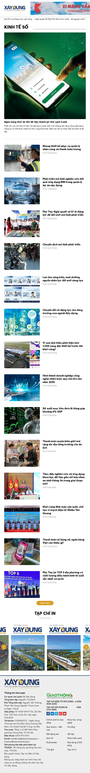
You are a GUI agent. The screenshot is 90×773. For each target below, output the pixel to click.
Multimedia (51, 742)
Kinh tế (49, 738)
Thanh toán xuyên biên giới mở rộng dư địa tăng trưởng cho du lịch (62, 444)
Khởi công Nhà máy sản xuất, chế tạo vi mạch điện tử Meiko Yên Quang (63, 510)
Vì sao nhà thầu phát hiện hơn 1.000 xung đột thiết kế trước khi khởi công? (63, 346)
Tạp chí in (71, 749)
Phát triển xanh (74, 738)
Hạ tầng (71, 727)
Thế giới (50, 749)
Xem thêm (45, 603)
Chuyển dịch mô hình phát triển (61, 244)
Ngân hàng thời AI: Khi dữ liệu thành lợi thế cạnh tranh (35, 122)
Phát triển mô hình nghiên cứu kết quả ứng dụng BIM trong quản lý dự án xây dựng (63, 182)
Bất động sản (52, 734)
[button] (86, 647)
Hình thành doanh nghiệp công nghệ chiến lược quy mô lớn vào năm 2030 (62, 379)
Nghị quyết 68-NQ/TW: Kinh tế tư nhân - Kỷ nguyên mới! (32, 19)
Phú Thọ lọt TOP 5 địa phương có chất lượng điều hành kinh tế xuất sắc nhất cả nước (63, 575)
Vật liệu (70, 734)
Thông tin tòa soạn (14, 692)
